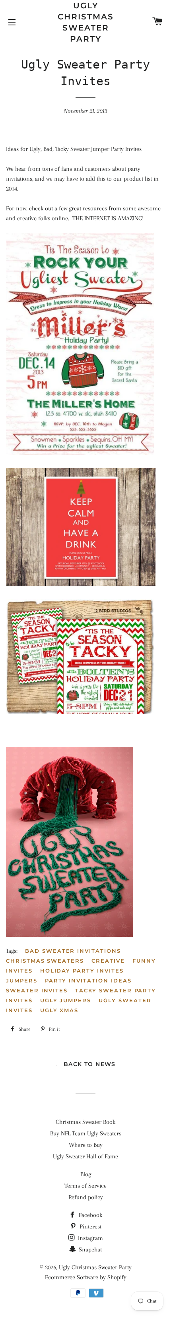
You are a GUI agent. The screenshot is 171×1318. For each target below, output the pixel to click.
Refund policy (85, 1197)
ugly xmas (59, 1010)
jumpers (21, 980)
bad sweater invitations (73, 951)
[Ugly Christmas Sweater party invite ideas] (69, 934)
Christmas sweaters (45, 961)
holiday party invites (82, 970)
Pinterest (89, 1226)
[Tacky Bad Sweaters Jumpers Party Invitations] (80, 584)
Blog (85, 1174)
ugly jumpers (65, 1000)
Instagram (89, 1238)
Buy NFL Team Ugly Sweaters (85, 1133)
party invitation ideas (88, 980)
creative (108, 961)
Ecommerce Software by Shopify (85, 1277)
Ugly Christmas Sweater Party (86, 22)
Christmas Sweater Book (85, 1121)
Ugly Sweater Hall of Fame (85, 1156)
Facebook (89, 1215)
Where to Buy (86, 1144)
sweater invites (37, 990)
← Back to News (85, 1064)
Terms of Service (85, 1185)
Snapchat (89, 1249)
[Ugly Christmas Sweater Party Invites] (80, 453)
